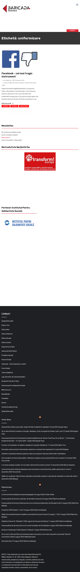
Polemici (14, 106)
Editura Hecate (6, 338)
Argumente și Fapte (8, 347)
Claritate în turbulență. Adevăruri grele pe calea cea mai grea (21, 454)
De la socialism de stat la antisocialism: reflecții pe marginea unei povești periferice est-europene (33, 458)
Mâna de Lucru (6, 390)
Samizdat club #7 (7, 541)
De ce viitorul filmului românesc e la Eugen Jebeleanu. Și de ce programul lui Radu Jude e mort (32, 431)
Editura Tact (5, 325)
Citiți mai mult (6, 103)
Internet (6, 106)
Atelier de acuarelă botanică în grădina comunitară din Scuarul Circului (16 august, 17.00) (31, 514)
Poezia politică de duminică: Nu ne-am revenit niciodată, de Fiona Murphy (25, 525)
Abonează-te (6, 137)
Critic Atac (6, 420)
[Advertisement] (33, 23)
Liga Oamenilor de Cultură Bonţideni (13, 377)
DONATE (72, 30)
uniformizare (28, 83)
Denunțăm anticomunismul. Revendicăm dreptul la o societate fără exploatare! (27, 449)
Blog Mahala (6, 394)
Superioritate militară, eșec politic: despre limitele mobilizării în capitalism (25, 427)
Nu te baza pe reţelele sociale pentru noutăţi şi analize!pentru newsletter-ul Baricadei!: (12, 136)
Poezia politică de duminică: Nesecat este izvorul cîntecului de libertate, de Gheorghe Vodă (31, 503)
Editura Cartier (6, 342)
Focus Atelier (6, 368)
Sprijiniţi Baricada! (7, 321)
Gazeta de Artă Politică (9, 351)
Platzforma (7, 487)
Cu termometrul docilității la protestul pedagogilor (18, 494)
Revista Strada (6, 359)
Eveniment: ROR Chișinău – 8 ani (12, 510)
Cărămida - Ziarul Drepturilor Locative (14, 364)
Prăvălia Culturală (7, 355)
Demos (4, 402)
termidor (21, 83)
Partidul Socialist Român (10, 407)
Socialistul (5, 398)
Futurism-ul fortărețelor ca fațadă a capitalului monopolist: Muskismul (25, 445)
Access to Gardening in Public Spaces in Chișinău (17, 530)
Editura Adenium (7, 334)
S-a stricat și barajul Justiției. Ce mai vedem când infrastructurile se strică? (26, 465)
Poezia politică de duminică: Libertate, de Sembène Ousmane (22, 499)
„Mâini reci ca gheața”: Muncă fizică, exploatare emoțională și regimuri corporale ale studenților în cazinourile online (39, 476)
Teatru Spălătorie (7, 372)
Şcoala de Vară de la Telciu (10, 381)
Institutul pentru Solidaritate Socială (13, 385)
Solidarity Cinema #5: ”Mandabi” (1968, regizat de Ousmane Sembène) (25, 521)
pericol (16, 83)
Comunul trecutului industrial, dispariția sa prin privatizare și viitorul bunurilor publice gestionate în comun (36, 469)
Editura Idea (5, 329)
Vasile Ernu (24, 106)
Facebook (11, 83)
